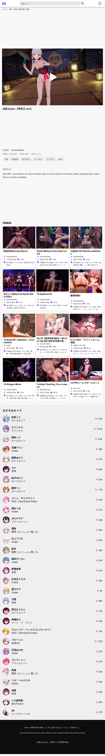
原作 (10, 9)
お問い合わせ (42, 742)
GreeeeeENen (17, 149)
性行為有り (26, 159)
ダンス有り (38, 159)
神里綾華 (21, 9)
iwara (60, 159)
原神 (15, 9)
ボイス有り (50, 159)
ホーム (5, 9)
